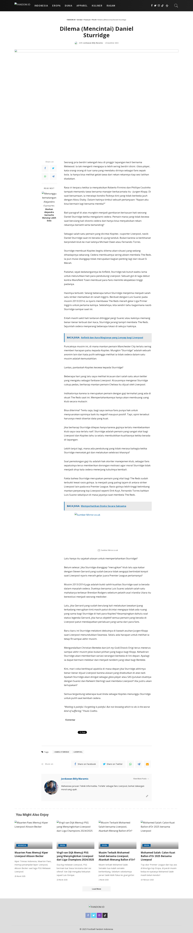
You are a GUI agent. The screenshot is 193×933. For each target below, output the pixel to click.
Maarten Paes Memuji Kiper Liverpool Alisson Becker (31, 854)
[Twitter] (155, 5)
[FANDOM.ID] (22, 6)
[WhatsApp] (45, 176)
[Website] (147, 796)
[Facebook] (152, 5)
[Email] (147, 764)
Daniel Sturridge (62, 752)
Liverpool (78, 752)
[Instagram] (159, 5)
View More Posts (140, 779)
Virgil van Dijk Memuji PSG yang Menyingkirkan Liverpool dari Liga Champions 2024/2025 (75, 856)
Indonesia (22, 845)
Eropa (62, 845)
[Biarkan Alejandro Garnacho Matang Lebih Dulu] (49, 199)
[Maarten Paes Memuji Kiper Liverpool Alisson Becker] (33, 835)
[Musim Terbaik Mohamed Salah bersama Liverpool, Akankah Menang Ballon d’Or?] (117, 835)
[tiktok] (162, 5)
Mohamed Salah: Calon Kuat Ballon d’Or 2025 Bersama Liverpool (158, 856)
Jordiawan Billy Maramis (93, 43)
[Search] (176, 5)
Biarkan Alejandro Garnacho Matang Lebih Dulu (49, 215)
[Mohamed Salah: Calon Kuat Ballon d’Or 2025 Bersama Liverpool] (160, 835)
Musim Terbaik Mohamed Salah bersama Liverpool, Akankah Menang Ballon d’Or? (117, 856)
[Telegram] (53, 176)
